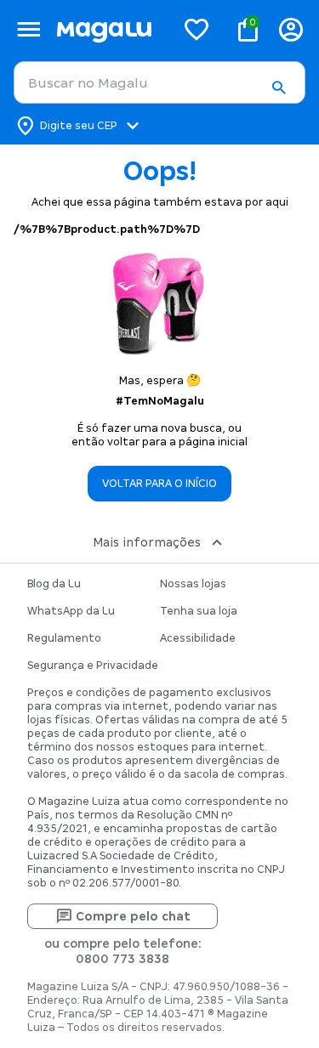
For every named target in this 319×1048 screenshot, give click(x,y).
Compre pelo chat (133, 916)
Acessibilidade (198, 638)
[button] (278, 87)
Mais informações (147, 542)
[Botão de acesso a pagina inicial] (109, 29)
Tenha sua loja (198, 611)
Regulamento (64, 638)
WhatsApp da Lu (71, 611)
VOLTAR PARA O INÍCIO (159, 484)
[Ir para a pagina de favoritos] (196, 29)
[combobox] (159, 82)
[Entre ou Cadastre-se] (290, 29)
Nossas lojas (193, 584)
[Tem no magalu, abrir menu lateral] (28, 29)
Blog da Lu (54, 584)
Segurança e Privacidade (92, 665)
